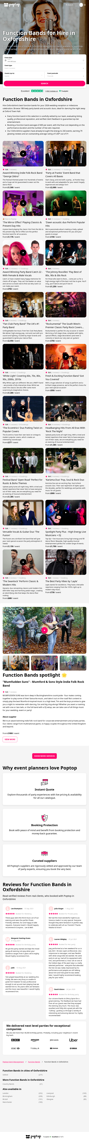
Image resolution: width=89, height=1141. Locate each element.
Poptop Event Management (13, 1062)
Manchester (7, 1102)
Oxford (5, 1075)
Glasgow (50, 1099)
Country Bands (8, 1084)
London (5, 1093)
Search (70, 5)
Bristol (5, 1099)
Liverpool (50, 1093)
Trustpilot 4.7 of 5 (53, 1137)
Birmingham (7, 1096)
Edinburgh (51, 1096)
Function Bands (34, 1062)
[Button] (23, 153)
